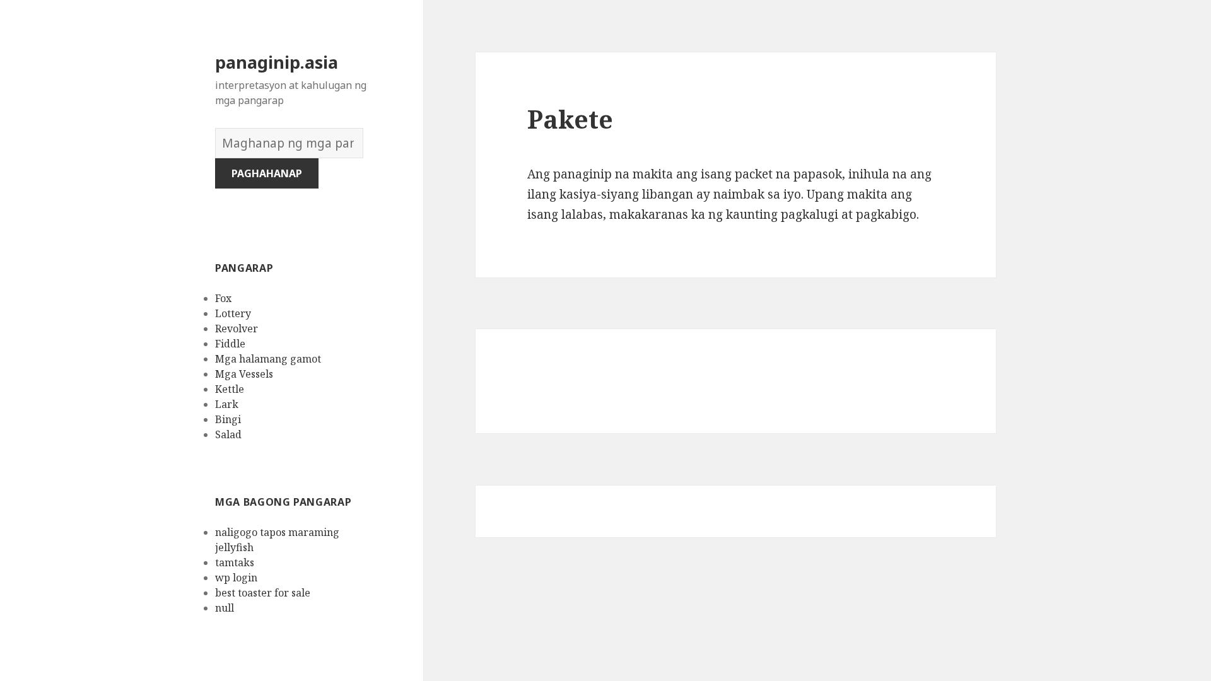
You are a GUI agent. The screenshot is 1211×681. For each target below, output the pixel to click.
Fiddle (230, 344)
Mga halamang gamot (268, 359)
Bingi (228, 419)
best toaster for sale (262, 593)
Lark (226, 404)
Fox (223, 298)
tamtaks (234, 562)
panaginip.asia (276, 62)
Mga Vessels (244, 374)
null (224, 608)
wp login (236, 578)
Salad (228, 434)
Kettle (229, 389)
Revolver (236, 328)
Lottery (233, 313)
